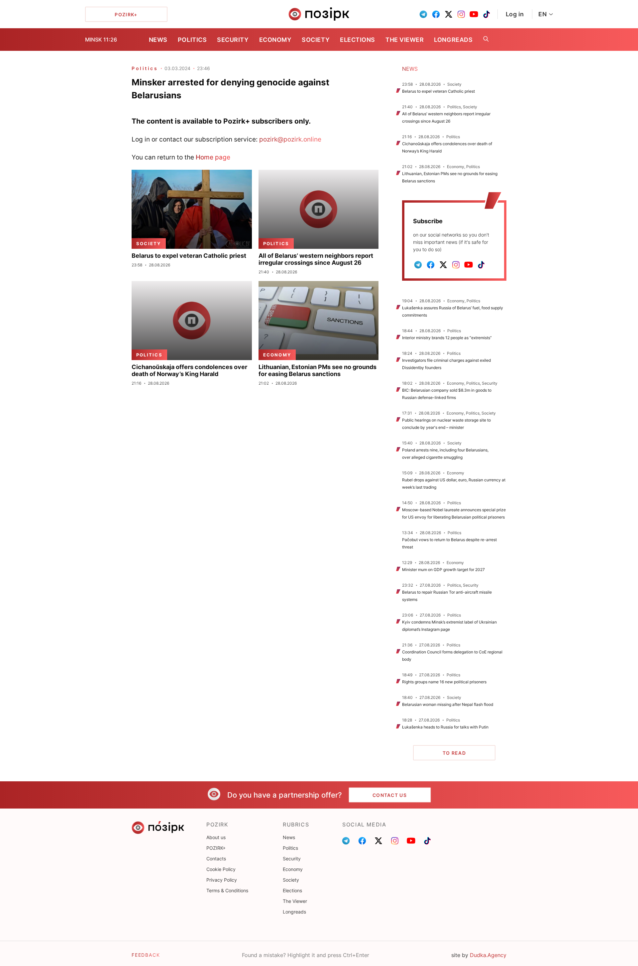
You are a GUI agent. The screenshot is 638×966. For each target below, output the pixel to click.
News (158, 39)
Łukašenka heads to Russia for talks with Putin (445, 726)
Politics (192, 39)
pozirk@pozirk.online (290, 139)
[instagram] (461, 14)
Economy (275, 39)
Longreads (453, 39)
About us (216, 837)
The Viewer (404, 39)
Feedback (146, 955)
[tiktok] (486, 14)
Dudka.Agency (488, 955)
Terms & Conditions (227, 890)
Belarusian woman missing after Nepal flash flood (447, 704)
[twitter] (449, 14)
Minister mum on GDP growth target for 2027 (443, 569)
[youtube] (474, 14)
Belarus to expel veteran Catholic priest (438, 91)
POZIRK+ (216, 848)
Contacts (216, 858)
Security (233, 39)
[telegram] (423, 14)
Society (316, 39)
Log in (515, 14)
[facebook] (436, 14)
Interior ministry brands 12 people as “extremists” (447, 337)
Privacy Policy (221, 880)
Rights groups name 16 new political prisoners (444, 681)
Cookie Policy (221, 869)
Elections (357, 39)
